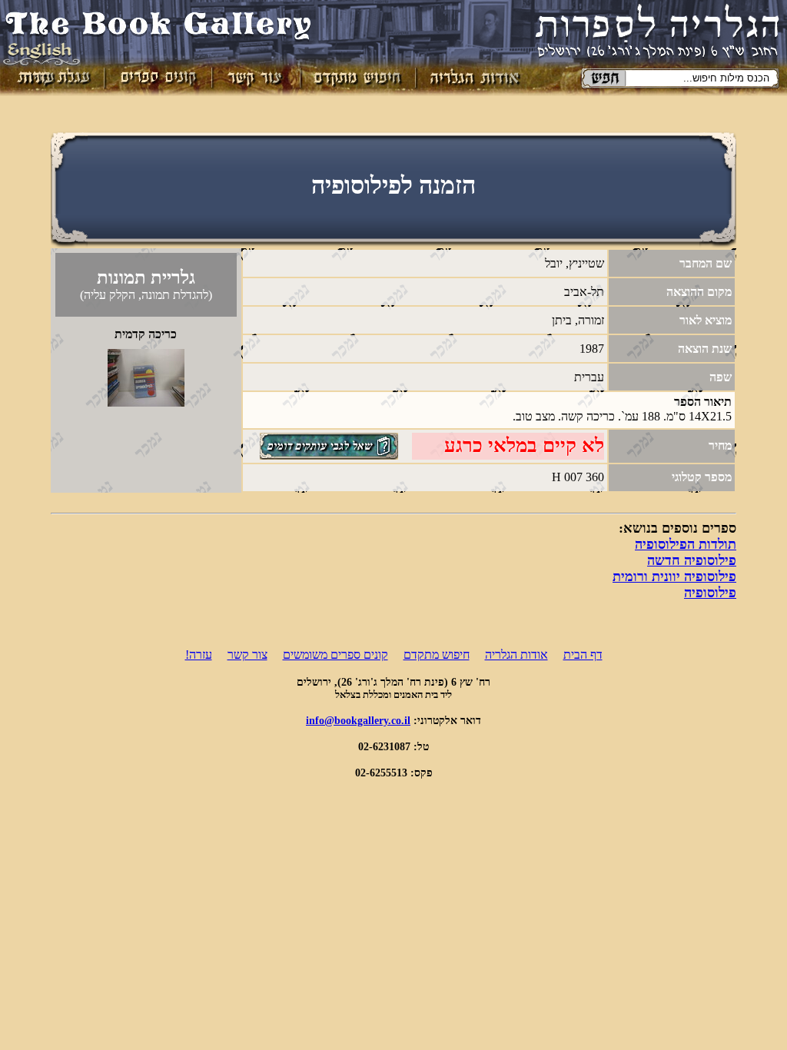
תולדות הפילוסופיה (685, 544)
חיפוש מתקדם (436, 654)
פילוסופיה (710, 592)
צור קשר (247, 654)
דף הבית (583, 654)
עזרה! (198, 654)
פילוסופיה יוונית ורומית (674, 576)
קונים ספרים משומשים (335, 654)
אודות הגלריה (516, 654)
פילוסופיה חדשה (691, 560)
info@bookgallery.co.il (358, 720)
